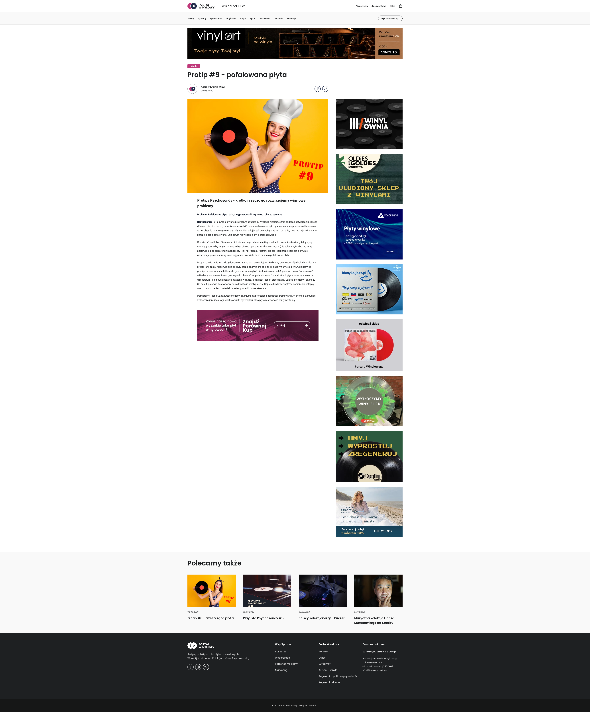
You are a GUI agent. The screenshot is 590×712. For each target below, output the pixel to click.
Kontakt (323, 651)
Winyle (243, 18)
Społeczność (216, 18)
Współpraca (282, 658)
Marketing (281, 670)
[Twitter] (206, 667)
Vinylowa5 (231, 18)
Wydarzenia (362, 6)
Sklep (392, 6)
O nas (322, 658)
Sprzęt (253, 18)
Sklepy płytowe (379, 6)
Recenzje (291, 18)
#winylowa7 (266, 18)
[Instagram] (198, 667)
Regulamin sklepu (329, 682)
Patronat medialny (286, 664)
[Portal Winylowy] (200, 6)
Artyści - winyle (328, 670)
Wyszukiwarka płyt (390, 18)
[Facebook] (190, 667)
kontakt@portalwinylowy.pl (379, 651)
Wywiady (202, 18)
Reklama (280, 651)
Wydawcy (324, 664)
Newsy (190, 18)
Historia (279, 18)
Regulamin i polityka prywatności (338, 676)
